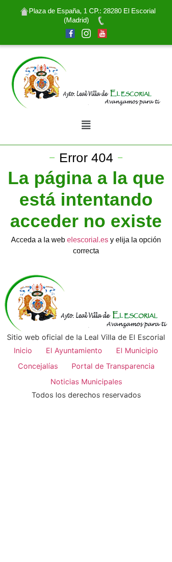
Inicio (23, 350)
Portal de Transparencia (113, 366)
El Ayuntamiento (74, 350)
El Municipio (137, 350)
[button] (86, 125)
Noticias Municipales (86, 381)
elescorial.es (86, 240)
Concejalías (38, 366)
